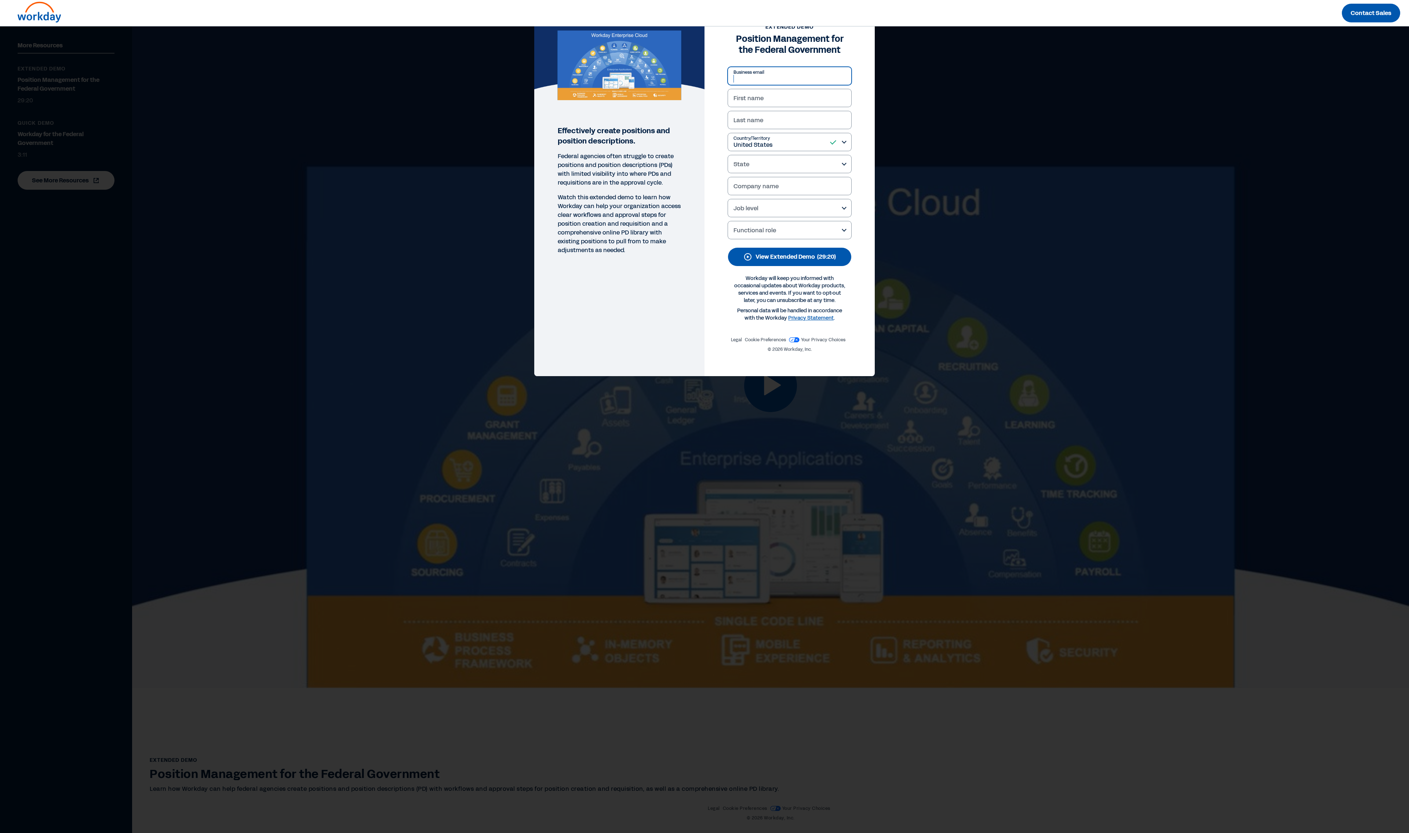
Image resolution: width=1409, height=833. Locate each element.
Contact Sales (1371, 13)
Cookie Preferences (765, 340)
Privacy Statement (811, 317)
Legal (736, 340)
